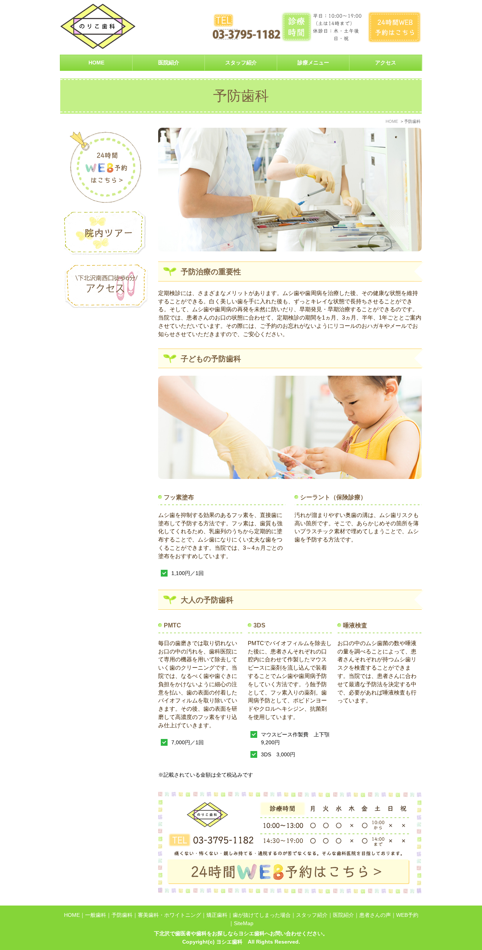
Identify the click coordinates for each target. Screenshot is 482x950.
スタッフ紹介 (241, 63)
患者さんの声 (375, 915)
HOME (96, 63)
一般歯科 (95, 915)
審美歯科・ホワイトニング (169, 915)
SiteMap (243, 923)
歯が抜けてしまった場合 (262, 915)
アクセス (385, 63)
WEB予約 (407, 915)
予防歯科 (122, 915)
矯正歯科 (216, 915)
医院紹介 (343, 915)
